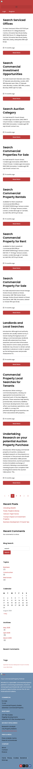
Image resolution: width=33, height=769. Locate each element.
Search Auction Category (13, 111)
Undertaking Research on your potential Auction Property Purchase (16, 439)
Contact (5, 750)
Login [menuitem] (4, 11)
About (4, 747)
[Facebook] (30, 766)
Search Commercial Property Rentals (14, 193)
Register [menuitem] (12, 11)
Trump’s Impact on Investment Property (14, 518)
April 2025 (6, 633)
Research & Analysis (8, 726)
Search (6, 552)
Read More (16, 53)
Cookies (16, 758)
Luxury (4, 667)
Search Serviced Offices (14, 22)
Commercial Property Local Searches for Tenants (13, 380)
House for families (24, 664)
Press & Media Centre (9, 738)
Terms (4, 758)
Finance (4, 752)
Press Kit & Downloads (9, 740)
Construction (8, 572)
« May (5, 614)
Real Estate (7, 578)
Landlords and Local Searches (13, 325)
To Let (4, 703)
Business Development (14, 664)
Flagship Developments (10, 717)
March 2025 (7, 638)
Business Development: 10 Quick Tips (16, 522)
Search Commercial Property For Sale (14, 282)
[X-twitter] (24, 766)
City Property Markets (9, 729)
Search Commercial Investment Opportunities (12, 68)
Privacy (9, 758)
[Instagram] (27, 766)
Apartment (6, 664)
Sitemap (5, 760)
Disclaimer (23, 758)
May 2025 (6, 628)
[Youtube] (21, 766)
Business (6, 567)
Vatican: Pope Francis (11, 514)
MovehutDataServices (9, 731)
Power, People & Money (11, 511)
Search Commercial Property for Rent (14, 237)
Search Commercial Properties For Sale (16, 151)
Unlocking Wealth (9, 508)
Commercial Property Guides (12, 705)
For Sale (4, 701)
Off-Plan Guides (7, 715)
